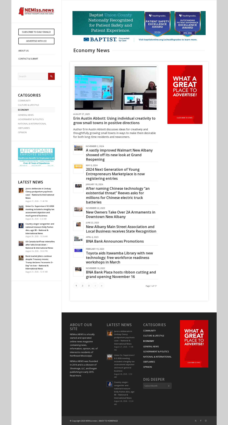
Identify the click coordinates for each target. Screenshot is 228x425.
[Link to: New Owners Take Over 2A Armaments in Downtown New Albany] (78, 209)
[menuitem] (36, 32)
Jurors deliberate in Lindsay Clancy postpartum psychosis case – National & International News (124, 337)
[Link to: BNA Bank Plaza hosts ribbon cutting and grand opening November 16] (78, 269)
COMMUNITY (24, 100)
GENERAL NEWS (26, 114)
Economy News (91, 50)
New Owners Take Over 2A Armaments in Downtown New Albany (120, 214)
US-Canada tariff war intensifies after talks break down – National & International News (40, 244)
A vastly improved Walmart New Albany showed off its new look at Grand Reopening (119, 155)
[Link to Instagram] (205, 420)
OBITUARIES (24, 127)
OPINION (22, 132)
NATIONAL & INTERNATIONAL (32, 123)
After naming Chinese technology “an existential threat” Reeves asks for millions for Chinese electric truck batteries (118, 195)
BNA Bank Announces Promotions (115, 241)
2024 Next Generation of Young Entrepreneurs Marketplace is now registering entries (115, 174)
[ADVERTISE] (184, 94)
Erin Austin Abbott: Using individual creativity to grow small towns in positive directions (114, 120)
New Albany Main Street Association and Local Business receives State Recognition (121, 229)
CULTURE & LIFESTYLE (28, 104)
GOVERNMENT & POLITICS (31, 119)
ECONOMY (23, 109)
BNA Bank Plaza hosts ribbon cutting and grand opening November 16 (121, 274)
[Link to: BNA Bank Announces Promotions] (78, 238)
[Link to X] (195, 420)
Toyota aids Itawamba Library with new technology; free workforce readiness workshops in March (119, 258)
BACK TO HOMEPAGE (108, 420)
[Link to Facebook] (200, 420)
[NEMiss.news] (36, 11)
